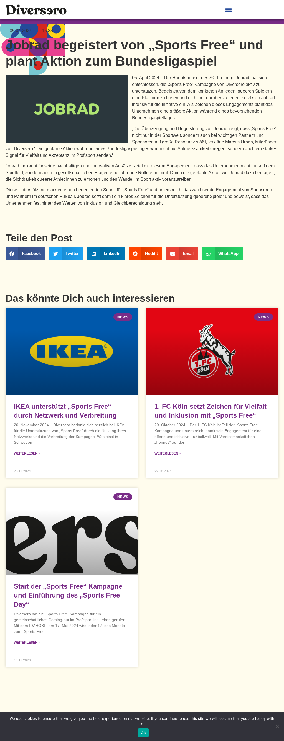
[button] (228, 9)
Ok (143, 732)
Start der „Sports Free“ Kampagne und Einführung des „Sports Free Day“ (68, 595)
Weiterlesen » (27, 453)
